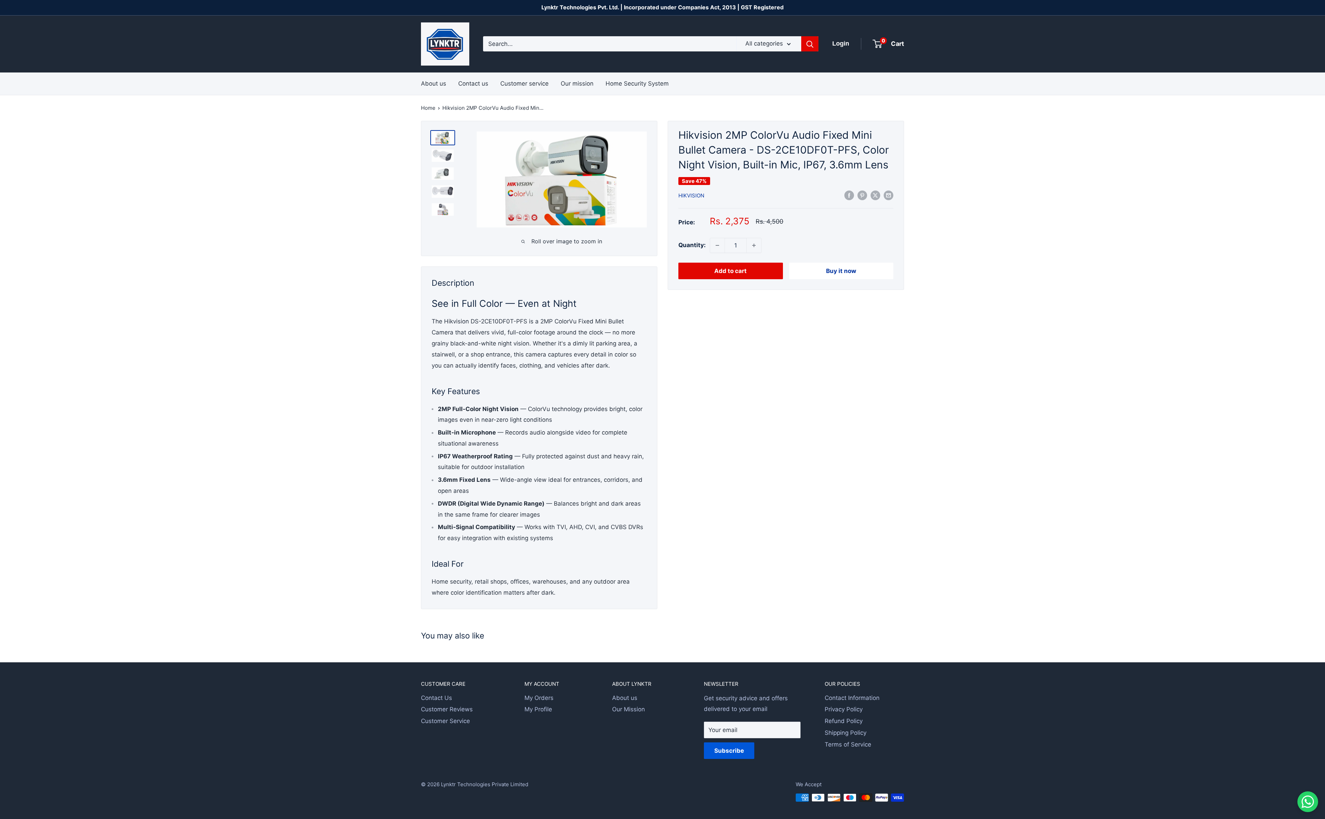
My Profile (538, 709)
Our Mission (628, 709)
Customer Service (445, 721)
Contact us (473, 83)
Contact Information (852, 697)
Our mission (577, 83)
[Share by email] (888, 195)
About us (433, 83)
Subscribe (729, 750)
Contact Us (436, 697)
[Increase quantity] (754, 245)
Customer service (524, 83)
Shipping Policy (845, 732)
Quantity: (692, 245)
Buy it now (841, 270)
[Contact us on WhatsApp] (1307, 801)
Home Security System (637, 83)
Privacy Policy (844, 709)
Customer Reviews (447, 709)
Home (428, 108)
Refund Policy (844, 721)
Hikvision (691, 195)
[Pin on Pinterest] (862, 195)
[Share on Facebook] (849, 195)
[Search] (809, 43)
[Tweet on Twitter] (875, 195)
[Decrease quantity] (717, 245)
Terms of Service (848, 744)
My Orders (538, 697)
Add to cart (730, 270)
